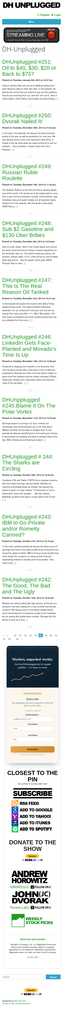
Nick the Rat (20, 1000)
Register (45, 15)
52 (15, 635)
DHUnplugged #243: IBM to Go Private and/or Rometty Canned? (27, 526)
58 (46, 635)
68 (17, 638)
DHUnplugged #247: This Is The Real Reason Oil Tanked (27, 286)
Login (57, 15)
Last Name (32, 735)
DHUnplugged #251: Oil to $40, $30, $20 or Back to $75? (29, 68)
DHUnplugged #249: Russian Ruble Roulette (27, 172)
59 (51, 635)
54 (25, 635)
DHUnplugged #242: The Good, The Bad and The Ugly (27, 586)
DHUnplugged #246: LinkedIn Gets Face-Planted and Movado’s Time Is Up (29, 346)
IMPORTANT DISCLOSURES (32, 939)
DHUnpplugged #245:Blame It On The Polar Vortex (29, 406)
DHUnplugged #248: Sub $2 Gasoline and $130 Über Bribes (27, 229)
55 (30, 635)
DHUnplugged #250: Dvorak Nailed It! (27, 118)
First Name (32, 724)
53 (20, 635)
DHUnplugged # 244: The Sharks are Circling (27, 463)
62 (9, 638)
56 (35, 635)
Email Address (33, 715)
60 (56, 635)
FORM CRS (33, 957)
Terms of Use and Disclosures (16, 1003)
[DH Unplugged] (31, 6)
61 (4, 638)
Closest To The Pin (32, 776)
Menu (31, 21)
